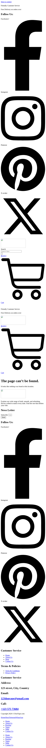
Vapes (7, 727)
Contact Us (9, 731)
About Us (8, 723)
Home (7, 721)
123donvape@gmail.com (15, 698)
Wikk (7, 729)
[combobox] (11, 251)
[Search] (2, 254)
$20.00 (24, 9)
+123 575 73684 (10, 708)
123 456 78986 (25, 6)
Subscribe (4, 415)
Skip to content (6, 2)
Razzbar (8, 725)
